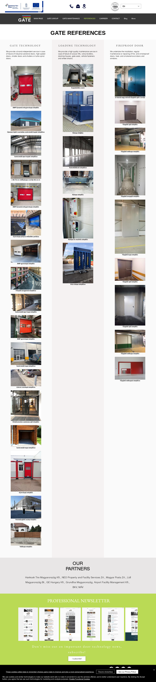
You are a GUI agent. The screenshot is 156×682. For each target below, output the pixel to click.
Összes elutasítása (105, 672)
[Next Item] (133, 624)
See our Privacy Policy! (127, 672)
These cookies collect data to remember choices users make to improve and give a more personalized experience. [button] (50, 672)
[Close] (154, 670)
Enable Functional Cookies (79, 679)
